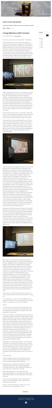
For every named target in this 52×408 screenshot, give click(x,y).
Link (33, 398)
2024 (42, 44)
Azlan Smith (18, 36)
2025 (42, 42)
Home (4, 28)
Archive (8, 28)
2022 (42, 47)
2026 (42, 41)
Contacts (26, 391)
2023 (42, 45)
